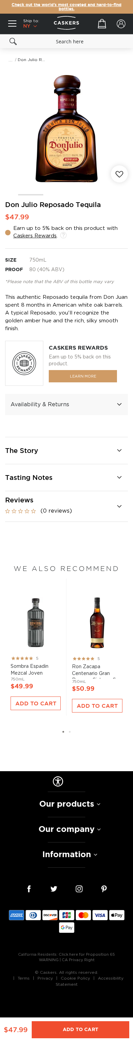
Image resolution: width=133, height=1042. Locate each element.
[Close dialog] (129, 487)
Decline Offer (99, 544)
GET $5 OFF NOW (100, 533)
